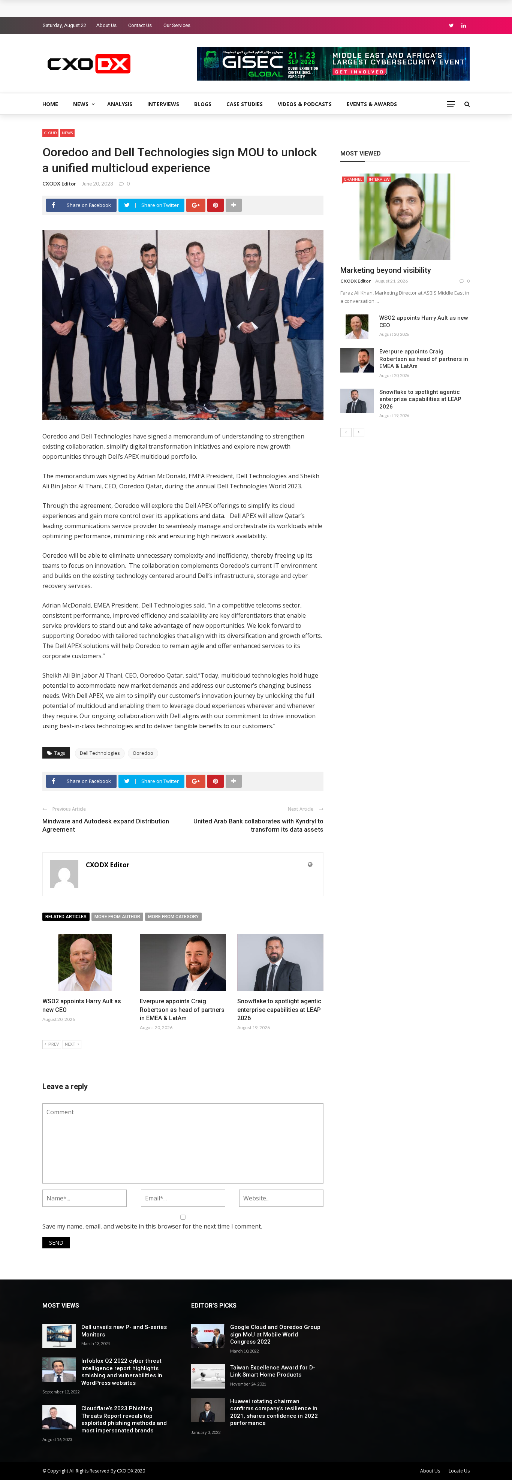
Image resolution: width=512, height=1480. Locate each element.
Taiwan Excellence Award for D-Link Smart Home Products (272, 1371)
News (80, 104)
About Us (106, 25)
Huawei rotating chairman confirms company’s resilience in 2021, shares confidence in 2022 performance (274, 1412)
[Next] (358, 432)
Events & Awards (372, 104)
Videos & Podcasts (305, 104)
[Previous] (346, 432)
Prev (53, 1044)
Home (50, 104)
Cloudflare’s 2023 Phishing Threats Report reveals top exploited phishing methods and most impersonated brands (124, 1419)
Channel (353, 179)
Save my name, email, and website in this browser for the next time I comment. (152, 1226)
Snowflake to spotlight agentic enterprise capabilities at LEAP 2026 (279, 1010)
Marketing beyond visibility (385, 270)
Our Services (176, 25)
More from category (173, 916)
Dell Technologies (100, 753)
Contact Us (140, 25)
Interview (379, 179)
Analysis (119, 104)
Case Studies (244, 104)
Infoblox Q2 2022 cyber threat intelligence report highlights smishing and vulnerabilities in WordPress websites (121, 1371)
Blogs (202, 104)
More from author (117, 916)
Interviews (163, 104)
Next (70, 1044)
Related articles (66, 916)
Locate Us (459, 1471)
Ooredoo (143, 753)
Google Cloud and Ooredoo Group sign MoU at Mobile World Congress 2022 (275, 1334)
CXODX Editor (59, 184)
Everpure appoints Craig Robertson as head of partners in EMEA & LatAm (182, 1010)
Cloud (50, 132)
